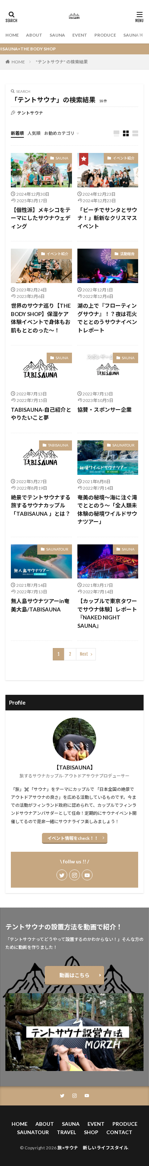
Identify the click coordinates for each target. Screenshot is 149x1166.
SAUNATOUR (123, 445)
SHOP (91, 1132)
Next (84, 654)
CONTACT (119, 1132)
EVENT (79, 35)
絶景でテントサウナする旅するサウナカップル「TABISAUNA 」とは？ (41, 505)
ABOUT (34, 35)
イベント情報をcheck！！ (72, 838)
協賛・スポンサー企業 (104, 409)
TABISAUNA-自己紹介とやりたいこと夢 (41, 413)
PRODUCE (105, 35)
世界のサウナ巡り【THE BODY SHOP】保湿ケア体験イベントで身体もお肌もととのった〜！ (41, 317)
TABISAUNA (58, 445)
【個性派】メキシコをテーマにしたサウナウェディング (41, 218)
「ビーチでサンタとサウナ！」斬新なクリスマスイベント (107, 218)
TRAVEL (66, 1132)
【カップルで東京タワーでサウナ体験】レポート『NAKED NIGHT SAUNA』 (107, 613)
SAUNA (57, 35)
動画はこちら (74, 975)
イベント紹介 (124, 158)
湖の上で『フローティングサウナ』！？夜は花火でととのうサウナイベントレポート (107, 317)
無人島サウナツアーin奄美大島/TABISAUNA (40, 605)
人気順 (34, 133)
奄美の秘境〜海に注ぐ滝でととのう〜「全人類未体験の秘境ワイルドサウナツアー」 (107, 509)
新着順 (17, 133)
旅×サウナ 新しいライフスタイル (93, 1147)
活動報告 (127, 254)
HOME (12, 35)
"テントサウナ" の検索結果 (62, 62)
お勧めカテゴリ (59, 133)
